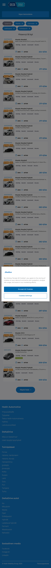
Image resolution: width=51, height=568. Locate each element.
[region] (25, 284)
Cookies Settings (25, 296)
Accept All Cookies (25, 289)
